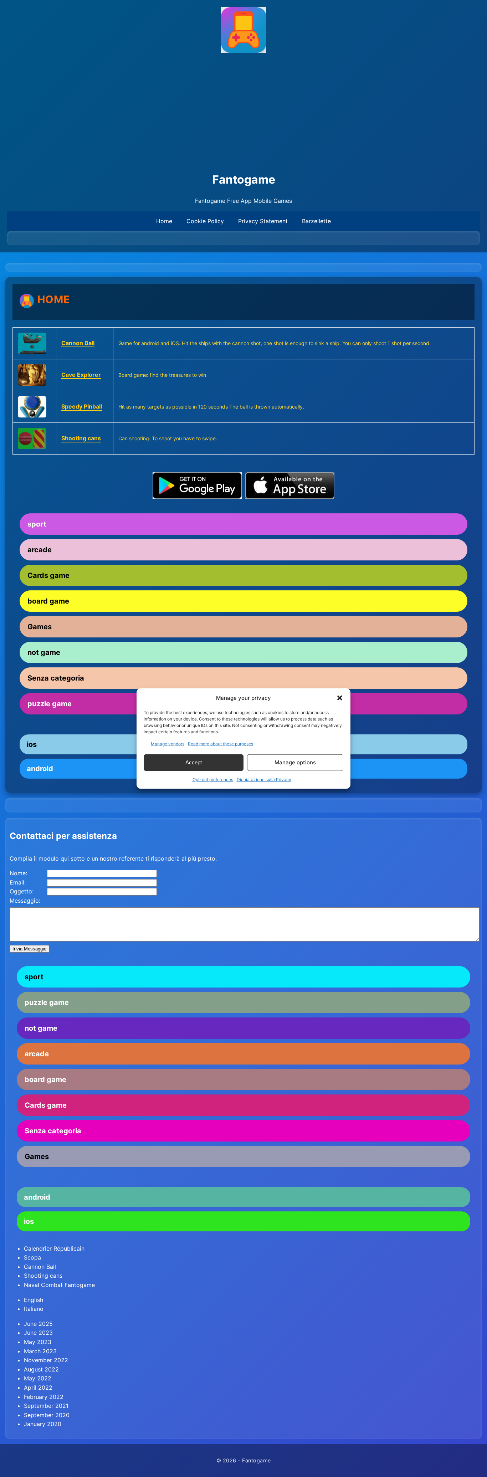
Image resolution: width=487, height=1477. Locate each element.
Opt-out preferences (213, 779)
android (37, 1197)
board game (48, 601)
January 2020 (42, 1423)
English (33, 1299)
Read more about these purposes (220, 743)
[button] (339, 697)
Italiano (33, 1308)
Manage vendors (167, 743)
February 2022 (43, 1396)
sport (36, 524)
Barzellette (316, 221)
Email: (18, 882)
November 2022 (46, 1360)
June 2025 (38, 1323)
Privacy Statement (263, 221)
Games (39, 626)
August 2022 (41, 1369)
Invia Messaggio (29, 949)
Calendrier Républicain (54, 1248)
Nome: (18, 873)
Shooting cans (81, 438)
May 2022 (37, 1378)
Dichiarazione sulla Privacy (264, 779)
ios (29, 1221)
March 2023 (40, 1351)
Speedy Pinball (81, 406)
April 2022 (38, 1387)
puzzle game (47, 1002)
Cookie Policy (205, 221)
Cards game (48, 575)
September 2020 (47, 1415)
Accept (193, 762)
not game (43, 652)
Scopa (32, 1257)
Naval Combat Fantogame (59, 1284)
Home (164, 221)
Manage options (295, 762)
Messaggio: (25, 900)
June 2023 (38, 1332)
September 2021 (46, 1405)
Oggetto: (22, 891)
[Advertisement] (243, 113)
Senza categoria (55, 678)
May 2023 (37, 1341)
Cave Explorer (81, 374)
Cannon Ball (77, 343)
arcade (39, 549)
